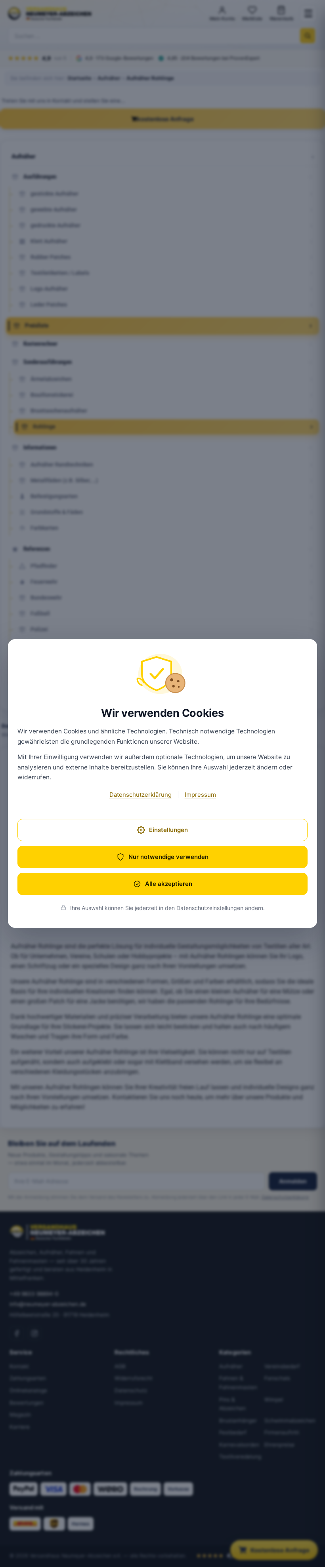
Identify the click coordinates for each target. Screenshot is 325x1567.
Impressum (200, 794)
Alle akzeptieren (168, 883)
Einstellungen (168, 830)
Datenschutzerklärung (140, 794)
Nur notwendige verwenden (168, 857)
